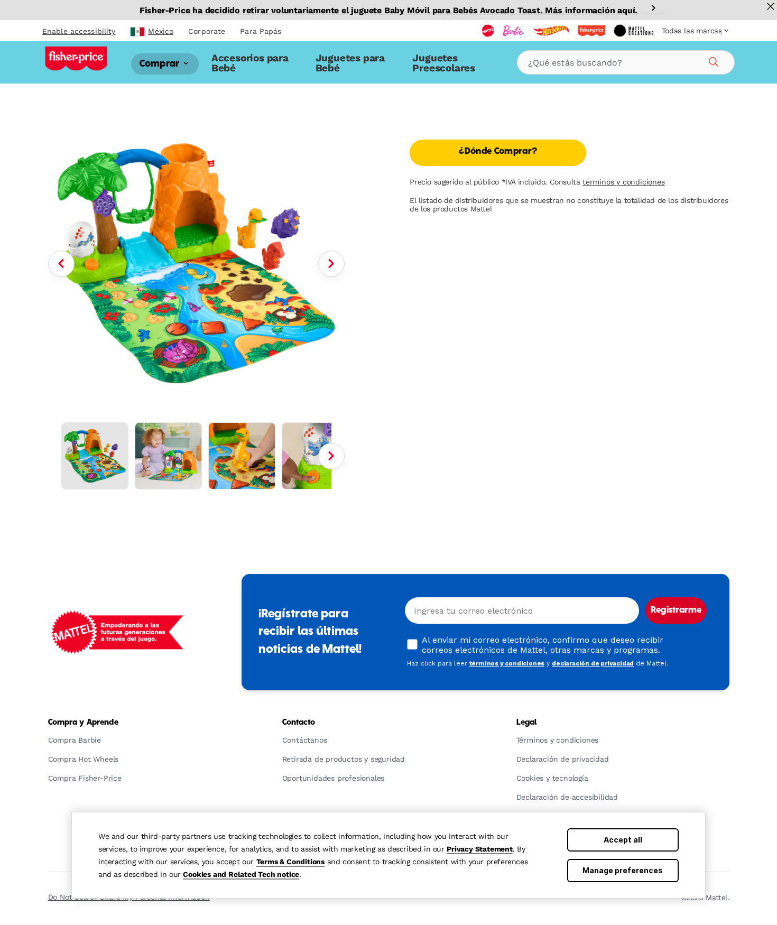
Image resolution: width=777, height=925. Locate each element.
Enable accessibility (78, 31)
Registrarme (676, 610)
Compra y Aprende (83, 722)
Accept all (623, 839)
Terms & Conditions (290, 861)
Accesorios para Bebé (250, 62)
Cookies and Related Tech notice (241, 874)
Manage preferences (622, 870)
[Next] (653, 8)
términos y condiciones (623, 182)
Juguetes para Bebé (350, 62)
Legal (526, 722)
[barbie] (513, 30)
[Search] (712, 60)
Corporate (206, 31)
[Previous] (61, 264)
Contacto (299, 722)
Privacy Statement (480, 849)
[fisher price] (591, 30)
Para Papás (260, 31)
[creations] (633, 30)
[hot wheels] (551, 30)
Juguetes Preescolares (443, 62)
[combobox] (626, 62)
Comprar (160, 63)
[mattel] (487, 30)
